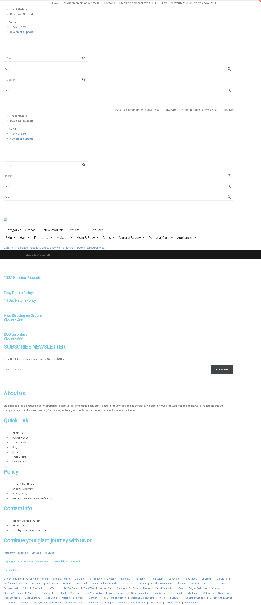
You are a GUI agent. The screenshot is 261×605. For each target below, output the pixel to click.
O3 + (25, 588)
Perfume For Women (36, 578)
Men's (60, 247)
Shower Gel (105, 588)
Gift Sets (73, 230)
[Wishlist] (5, 48)
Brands (30, 230)
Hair (23, 237)
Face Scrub (51, 597)
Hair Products (95, 578)
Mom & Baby (85, 237)
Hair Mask (81, 583)
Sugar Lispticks (139, 593)
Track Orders (18, 9)
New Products (54, 230)
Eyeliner (67, 583)
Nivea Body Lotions (194, 597)
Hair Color (155, 602)
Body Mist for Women (67, 593)
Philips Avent (173, 602)
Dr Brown (207, 578)
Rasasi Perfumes (13, 593)
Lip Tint (51, 588)
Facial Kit (37, 583)
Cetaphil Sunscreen (115, 602)
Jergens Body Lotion (221, 597)
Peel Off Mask (12, 597)
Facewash (176, 593)
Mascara (208, 583)
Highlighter (140, 578)
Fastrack (37, 588)
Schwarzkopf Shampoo (216, 593)
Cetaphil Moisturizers (142, 597)
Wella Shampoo (117, 593)
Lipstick (125, 578)
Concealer (174, 578)
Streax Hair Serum (168, 597)
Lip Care (79, 578)
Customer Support (21, 14)
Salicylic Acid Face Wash (47, 602)
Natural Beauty (130, 237)
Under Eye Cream (70, 588)
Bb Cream (52, 583)
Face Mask (191, 578)
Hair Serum (157, 578)
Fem (181, 588)
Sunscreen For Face (127, 588)
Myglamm (193, 593)
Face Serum (191, 602)
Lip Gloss (222, 578)
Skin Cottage (138, 602)
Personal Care (159, 237)
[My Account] (5, 40)
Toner (143, 583)
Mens (107, 237)
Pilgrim (195, 583)
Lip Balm (112, 578)
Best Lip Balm (32, 597)
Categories (13, 230)
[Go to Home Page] (19, 254)
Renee (146, 588)
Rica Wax (89, 588)
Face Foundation (164, 588)
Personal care (83, 247)
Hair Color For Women (114, 597)
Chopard (216, 588)
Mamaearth (94, 602)
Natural (69, 247)
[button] (118, 22)
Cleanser (181, 583)
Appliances (185, 237)
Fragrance (41, 237)
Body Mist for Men (94, 593)
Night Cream (159, 593)
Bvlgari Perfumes (198, 588)
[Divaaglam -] (32, 222)
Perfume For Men (61, 578)
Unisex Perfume (12, 578)
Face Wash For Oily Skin (105, 583)
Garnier (93, 597)
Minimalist (129, 583)
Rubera (12, 602)
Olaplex (46, 593)
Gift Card (96, 230)
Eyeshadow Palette (161, 583)
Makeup (62, 237)
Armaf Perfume (74, 602)
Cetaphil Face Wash (73, 597)
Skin (9, 237)
